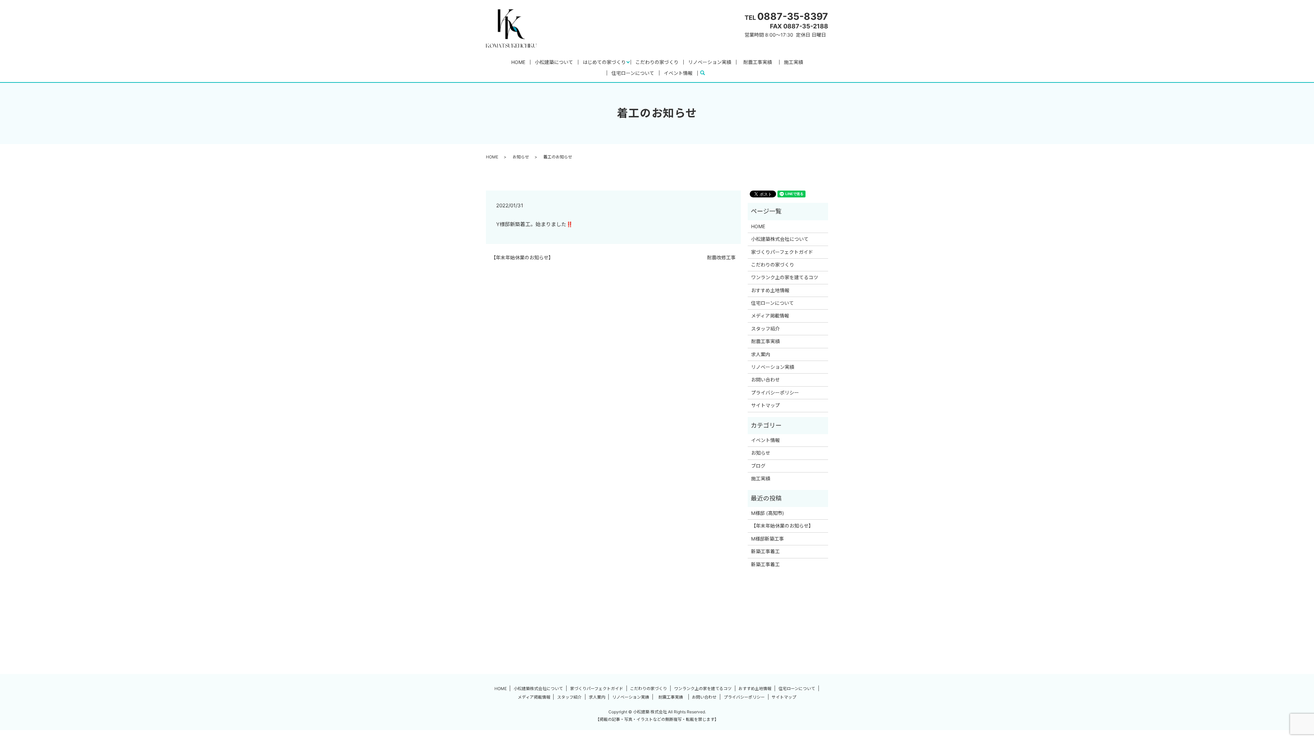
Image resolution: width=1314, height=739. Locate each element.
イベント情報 (678, 73)
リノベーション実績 (709, 62)
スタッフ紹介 (765, 329)
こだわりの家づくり (657, 62)
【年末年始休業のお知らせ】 (522, 257)
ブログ (758, 466)
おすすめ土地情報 (770, 290)
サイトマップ (765, 405)
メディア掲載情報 (770, 316)
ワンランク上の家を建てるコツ (784, 277)
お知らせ (521, 156)
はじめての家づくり (604, 62)
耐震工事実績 (760, 62)
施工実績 (793, 62)
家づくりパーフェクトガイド (782, 252)
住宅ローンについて (632, 73)
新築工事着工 (765, 551)
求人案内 (760, 354)
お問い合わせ (765, 380)
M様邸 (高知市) (767, 513)
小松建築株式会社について (780, 239)
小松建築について (554, 62)
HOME (518, 62)
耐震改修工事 (721, 257)
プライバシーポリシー (775, 393)
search (705, 73)
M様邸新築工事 (767, 539)
